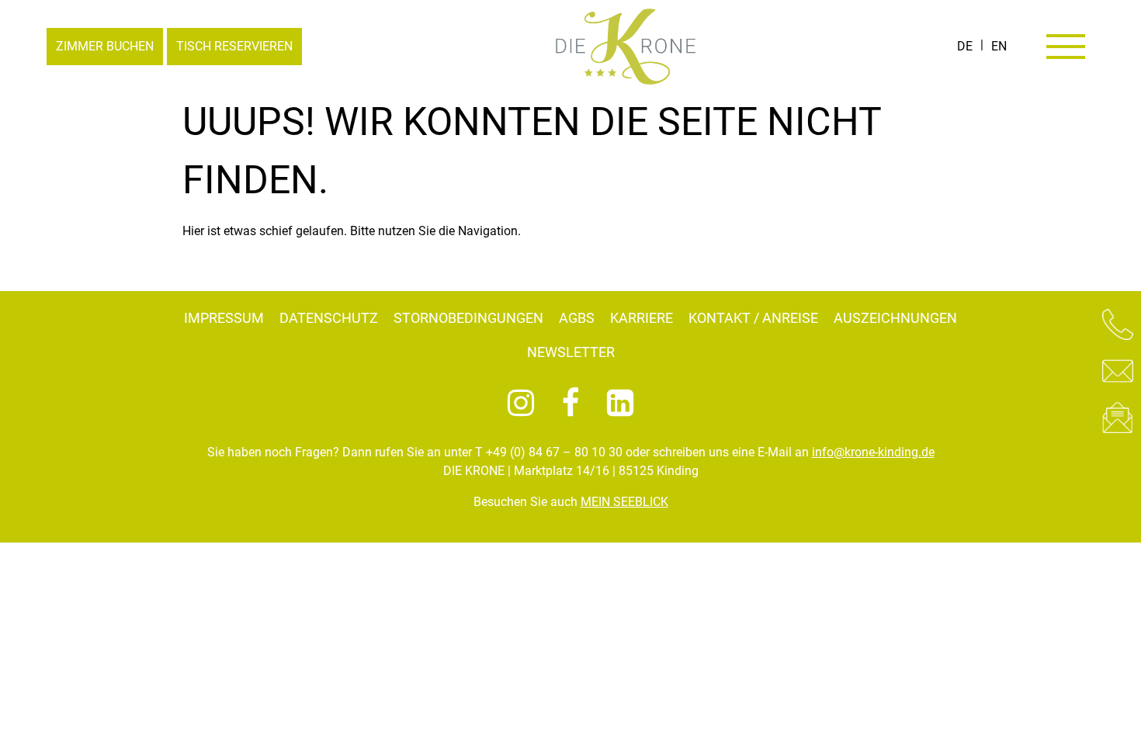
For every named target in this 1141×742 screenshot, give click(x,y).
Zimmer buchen (105, 46)
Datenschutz (328, 318)
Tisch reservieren (234, 46)
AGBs (577, 318)
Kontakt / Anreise (753, 318)
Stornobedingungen (468, 318)
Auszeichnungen (895, 318)
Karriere (641, 318)
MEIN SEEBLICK (624, 501)
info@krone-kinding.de (873, 452)
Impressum (224, 318)
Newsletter (571, 352)
